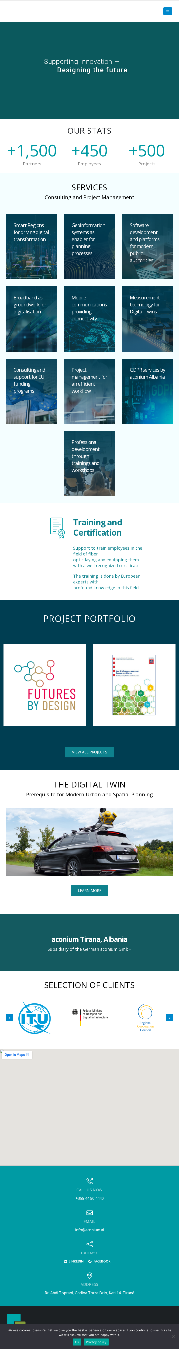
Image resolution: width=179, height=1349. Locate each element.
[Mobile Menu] (167, 11)
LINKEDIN (76, 1261)
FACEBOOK (101, 1261)
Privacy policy (96, 1342)
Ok (77, 1342)
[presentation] (9, 685)
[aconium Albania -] (16, 1323)
